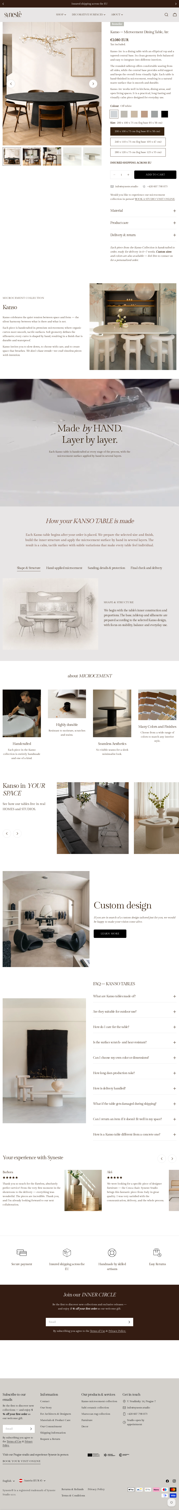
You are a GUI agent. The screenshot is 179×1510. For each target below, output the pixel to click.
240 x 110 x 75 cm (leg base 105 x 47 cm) (138, 141)
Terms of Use (97, 1331)
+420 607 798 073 (137, 1413)
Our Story (46, 1407)
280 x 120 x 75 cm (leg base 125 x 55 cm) (138, 152)
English (7, 1480)
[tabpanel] (89, 614)
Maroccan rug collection (95, 1413)
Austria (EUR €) (33, 1480)
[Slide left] (11, 84)
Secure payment (21, 1264)
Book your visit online (22, 1461)
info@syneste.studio (138, 1407)
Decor (84, 1426)
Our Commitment (51, 1426)
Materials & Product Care (55, 1420)
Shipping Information (53, 1432)
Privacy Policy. (117, 1331)
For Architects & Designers (55, 1413)
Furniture (86, 1420)
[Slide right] (93, 84)
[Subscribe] (129, 1322)
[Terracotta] (144, 114)
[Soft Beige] (124, 114)
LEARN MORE (110, 933)
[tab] (29, 568)
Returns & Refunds (73, 1489)
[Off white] (114, 114)
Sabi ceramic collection (95, 1407)
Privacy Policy (96, 1489)
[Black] (164, 114)
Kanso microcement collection (99, 1401)
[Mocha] (134, 114)
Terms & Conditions (73, 1495)
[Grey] (154, 114)
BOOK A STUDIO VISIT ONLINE (155, 199)
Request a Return (50, 1439)
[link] (93, 818)
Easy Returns (157, 1264)
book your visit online (124, 3)
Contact (44, 1401)
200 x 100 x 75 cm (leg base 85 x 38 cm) (137, 131)
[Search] (166, 14)
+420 (150, 186)
